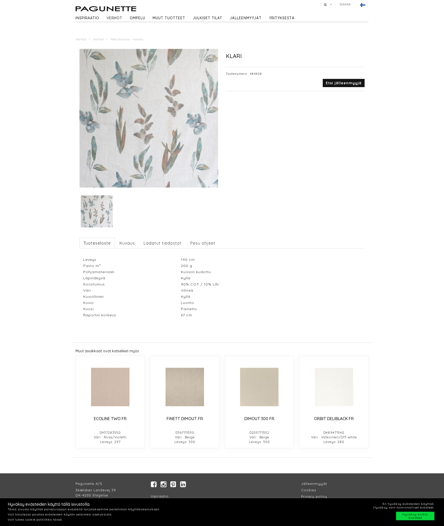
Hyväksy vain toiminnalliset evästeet (403, 507)
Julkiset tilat (207, 18)
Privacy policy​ (314, 496)
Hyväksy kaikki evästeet (415, 516)
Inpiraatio (160, 496)
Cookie (307, 490)
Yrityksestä (282, 18)
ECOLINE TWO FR (110, 418)
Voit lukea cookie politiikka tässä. (35, 519)
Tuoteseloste (97, 243)
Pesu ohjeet (202, 243)
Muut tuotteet (169, 18)
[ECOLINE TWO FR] (110, 387)
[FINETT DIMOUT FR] (184, 387)
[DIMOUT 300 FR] (259, 387)
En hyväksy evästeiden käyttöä (408, 503)
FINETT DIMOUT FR (184, 418)
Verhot (114, 18)
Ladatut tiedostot (163, 243)
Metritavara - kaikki (127, 39)
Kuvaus (127, 243)
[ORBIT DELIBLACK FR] (333, 387)
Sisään (345, 4)
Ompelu (137, 18)
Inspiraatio (87, 18)
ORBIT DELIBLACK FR (334, 418)
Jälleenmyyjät (246, 18)
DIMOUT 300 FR (259, 418)
